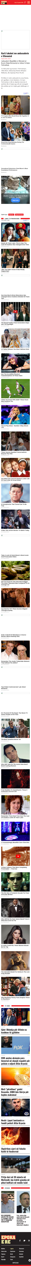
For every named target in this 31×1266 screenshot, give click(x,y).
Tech (11, 1259)
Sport (2, 1257)
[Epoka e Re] (4, 3)
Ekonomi (21, 1248)
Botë (11, 1254)
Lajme (12, 1248)
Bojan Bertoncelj (19, 214)
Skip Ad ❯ (24, 201)
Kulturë (21, 1254)
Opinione (12, 1251)
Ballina (3, 1248)
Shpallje (3, 1259)
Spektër (21, 1257)
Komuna (21, 1251)
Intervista (3, 1251)
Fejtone (3, 1254)
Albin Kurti (11, 214)
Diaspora (12, 1257)
